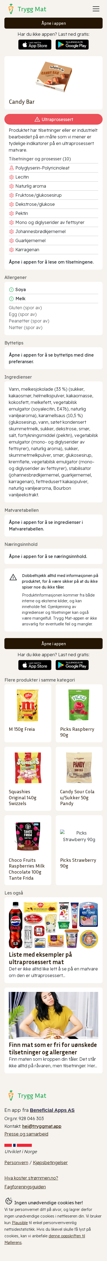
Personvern (16, 1162)
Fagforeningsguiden (25, 1186)
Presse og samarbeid (26, 1134)
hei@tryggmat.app (41, 1126)
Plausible (20, 1222)
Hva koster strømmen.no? (31, 1178)
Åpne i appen (53, 23)
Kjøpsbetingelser (50, 1162)
